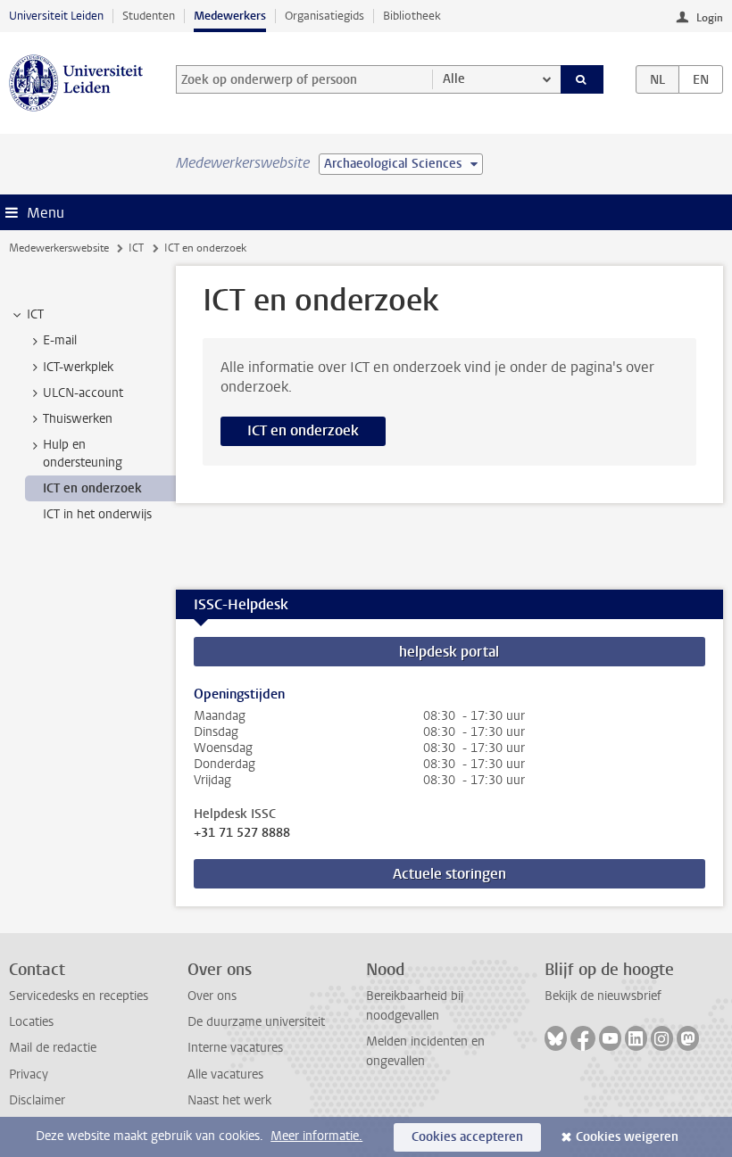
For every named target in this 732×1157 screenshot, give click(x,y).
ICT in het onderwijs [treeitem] (97, 514)
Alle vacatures (225, 1074)
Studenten (148, 15)
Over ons (212, 996)
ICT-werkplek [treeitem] (78, 367)
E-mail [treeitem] (60, 340)
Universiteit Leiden (56, 15)
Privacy (28, 1074)
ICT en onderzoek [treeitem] (92, 488)
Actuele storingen (449, 873)
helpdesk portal (449, 651)
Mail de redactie (52, 1047)
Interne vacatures (235, 1047)
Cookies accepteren (467, 1136)
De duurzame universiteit (256, 1021)
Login (709, 18)
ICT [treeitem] (35, 314)
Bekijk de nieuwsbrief (603, 996)
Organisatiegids (324, 15)
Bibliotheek (412, 15)
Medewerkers (230, 15)
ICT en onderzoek (303, 430)
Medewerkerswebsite (59, 248)
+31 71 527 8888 (242, 833)
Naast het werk (229, 1100)
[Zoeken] (582, 79)
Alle (454, 78)
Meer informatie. (316, 1136)
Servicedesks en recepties (78, 996)
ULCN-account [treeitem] (83, 392)
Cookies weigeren (627, 1136)
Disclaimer (37, 1100)
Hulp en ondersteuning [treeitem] (82, 453)
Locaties (31, 1021)
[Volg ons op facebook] (582, 1038)
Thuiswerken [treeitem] (77, 418)
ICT (136, 248)
